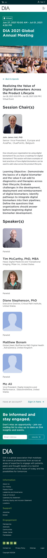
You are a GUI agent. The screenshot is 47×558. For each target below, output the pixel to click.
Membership (7, 524)
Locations (6, 503)
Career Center (7, 532)
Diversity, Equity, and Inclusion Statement (17, 500)
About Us (6, 484)
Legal (42, 548)
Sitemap (33, 548)
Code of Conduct (9, 495)
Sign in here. (34, 402)
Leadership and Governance (12, 492)
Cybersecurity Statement (11, 498)
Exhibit (5, 515)
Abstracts (6, 527)
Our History (7, 487)
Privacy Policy (20, 548)
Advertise (6, 512)
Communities (7, 529)
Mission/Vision (8, 489)
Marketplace (7, 535)
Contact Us (7, 548)
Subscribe (35, 437)
